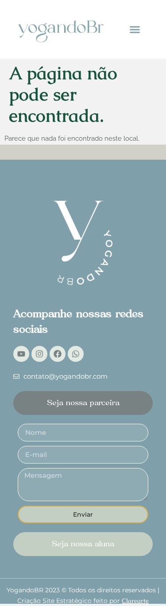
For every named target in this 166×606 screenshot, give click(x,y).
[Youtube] (21, 354)
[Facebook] (58, 354)
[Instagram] (39, 354)
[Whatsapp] (76, 354)
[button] (135, 29)
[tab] (83, 403)
